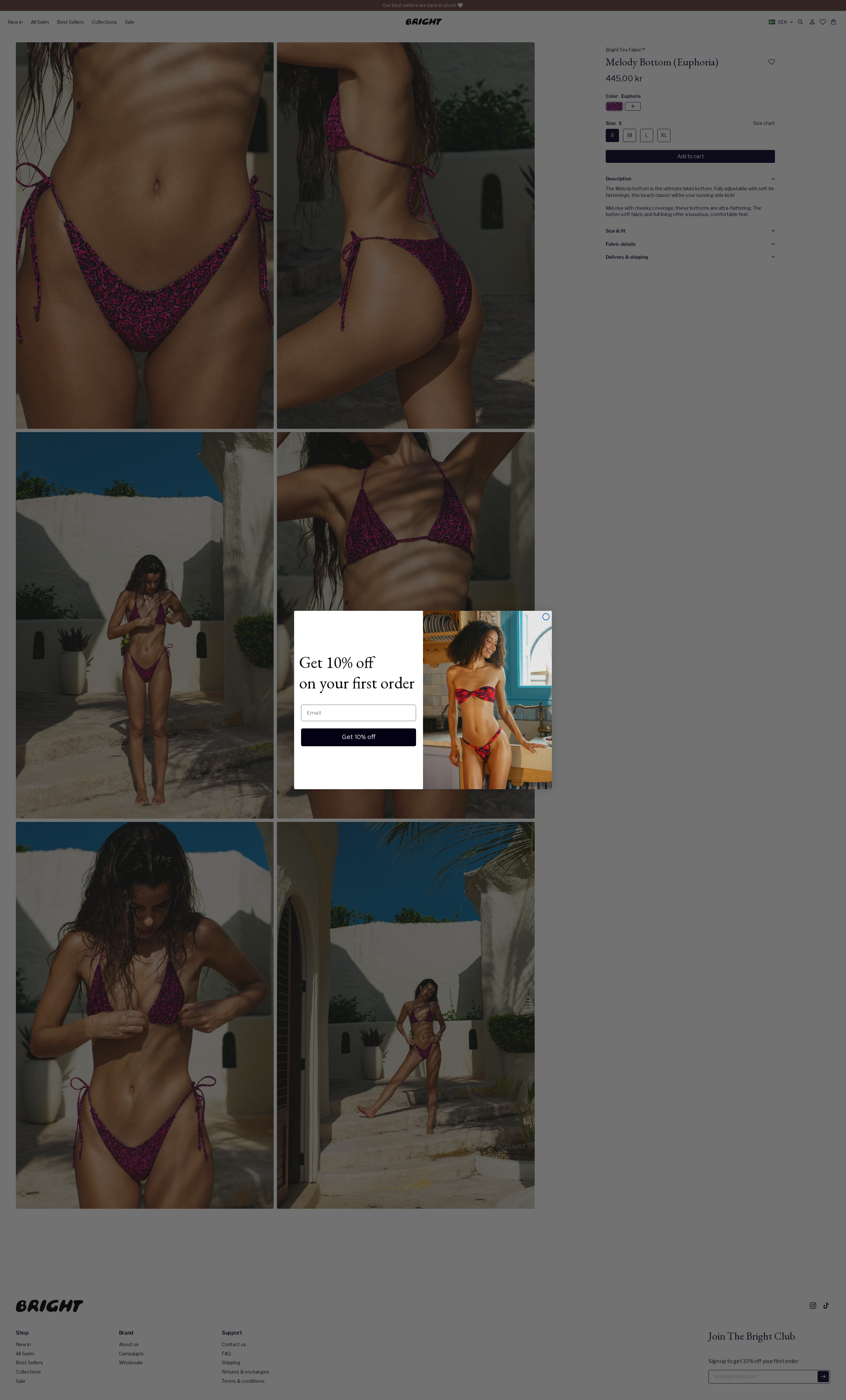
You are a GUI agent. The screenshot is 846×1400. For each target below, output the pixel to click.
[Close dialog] (546, 616)
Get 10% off (359, 737)
